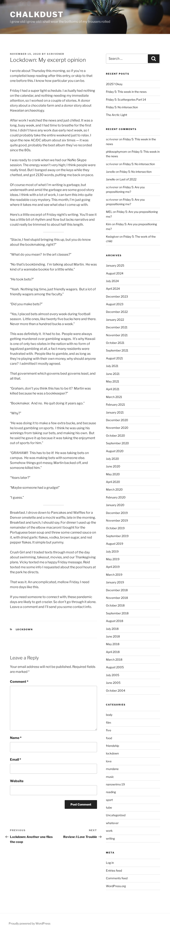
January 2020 (115, 505)
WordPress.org (116, 886)
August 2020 (115, 451)
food (109, 738)
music (110, 776)
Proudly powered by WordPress (29, 923)
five (108, 730)
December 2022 (117, 311)
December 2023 (117, 296)
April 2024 (113, 288)
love (109, 761)
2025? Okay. (114, 84)
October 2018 (115, 605)
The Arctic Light (116, 115)
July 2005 (112, 675)
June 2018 (113, 636)
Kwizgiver (112, 236)
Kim (108, 224)
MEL (109, 211)
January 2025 (115, 265)
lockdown (24, 629)
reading (111, 792)
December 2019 (117, 513)
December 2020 (117, 420)
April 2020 (113, 482)
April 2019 (113, 566)
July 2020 (112, 458)
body (109, 714)
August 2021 (114, 358)
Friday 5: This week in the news (126, 91)
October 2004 (115, 690)
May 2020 (113, 474)
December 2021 (117, 327)
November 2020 (117, 427)
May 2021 (112, 381)
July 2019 (112, 551)
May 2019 (112, 559)
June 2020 (113, 466)
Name (16, 738)
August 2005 (115, 667)
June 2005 (113, 682)
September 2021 (117, 350)
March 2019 (114, 574)
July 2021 (112, 366)
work (109, 830)
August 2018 (114, 621)
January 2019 (115, 582)
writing (110, 838)
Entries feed (114, 870)
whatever (112, 823)
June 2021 (113, 373)
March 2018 (114, 659)
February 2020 (116, 497)
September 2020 (117, 443)
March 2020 (114, 489)
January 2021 (115, 412)
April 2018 (113, 652)
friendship (112, 745)
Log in (110, 862)
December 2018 (117, 590)
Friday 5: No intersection (122, 107)
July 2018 (112, 628)
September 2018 (117, 613)
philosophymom (116, 151)
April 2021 (112, 389)
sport (109, 800)
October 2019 (115, 528)
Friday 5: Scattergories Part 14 (126, 99)
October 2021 (115, 342)
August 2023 (114, 304)
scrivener (55, 53)
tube (109, 807)
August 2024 (114, 273)
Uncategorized (115, 815)
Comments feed (117, 878)
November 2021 (117, 335)
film (108, 722)
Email (15, 759)
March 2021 (114, 397)
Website (16, 781)
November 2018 (117, 597)
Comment (19, 682)
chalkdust (37, 14)
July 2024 (112, 281)
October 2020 (115, 435)
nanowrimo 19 (115, 784)
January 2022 (115, 319)
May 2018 (112, 644)
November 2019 (117, 520)
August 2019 (114, 543)
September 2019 (117, 536)
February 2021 (115, 404)
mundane (112, 769)
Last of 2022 (128, 179)
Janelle (110, 179)
